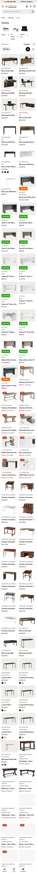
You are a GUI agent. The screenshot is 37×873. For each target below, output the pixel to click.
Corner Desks (23, 786)
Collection (11, 18)
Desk (3, 274)
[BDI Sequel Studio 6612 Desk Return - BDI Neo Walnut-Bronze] (5, 765)
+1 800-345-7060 (10, 1)
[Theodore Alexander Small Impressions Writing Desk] (10, 575)
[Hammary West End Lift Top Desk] (27, 371)
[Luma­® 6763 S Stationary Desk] (10, 719)
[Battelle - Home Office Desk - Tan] (27, 856)
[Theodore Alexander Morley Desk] (10, 553)
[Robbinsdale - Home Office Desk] (10, 800)
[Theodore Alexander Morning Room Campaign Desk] (10, 598)
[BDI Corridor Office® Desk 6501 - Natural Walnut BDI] (2, 172)
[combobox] (18, 11)
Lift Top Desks (23, 841)
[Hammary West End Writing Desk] (27, 397)
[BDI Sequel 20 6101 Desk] (27, 60)
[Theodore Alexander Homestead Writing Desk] (10, 531)
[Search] (33, 11)
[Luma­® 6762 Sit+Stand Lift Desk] (27, 719)
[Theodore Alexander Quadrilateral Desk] (10, 509)
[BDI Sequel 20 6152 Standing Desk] (10, 104)
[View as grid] (28, 49)
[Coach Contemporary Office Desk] (10, 464)
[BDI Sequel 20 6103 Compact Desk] (10, 82)
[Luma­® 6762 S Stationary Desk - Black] (2, 683)
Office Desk (23, 194)
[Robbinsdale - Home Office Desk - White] (2, 821)
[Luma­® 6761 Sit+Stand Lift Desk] (27, 664)
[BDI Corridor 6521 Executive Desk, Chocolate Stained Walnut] (10, 60)
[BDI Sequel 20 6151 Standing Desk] (27, 82)
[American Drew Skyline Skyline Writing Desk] (10, 419)
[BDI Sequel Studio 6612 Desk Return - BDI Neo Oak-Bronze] (2, 765)
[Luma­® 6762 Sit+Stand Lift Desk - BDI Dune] (23, 737)
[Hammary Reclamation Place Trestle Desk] (10, 397)
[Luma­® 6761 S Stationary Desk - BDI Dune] (5, 710)
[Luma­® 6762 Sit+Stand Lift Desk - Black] (20, 737)
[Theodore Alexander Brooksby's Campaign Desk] (10, 486)
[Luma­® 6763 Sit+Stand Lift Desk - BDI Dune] (23, 710)
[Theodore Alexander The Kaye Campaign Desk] (27, 575)
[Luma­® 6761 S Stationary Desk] (10, 691)
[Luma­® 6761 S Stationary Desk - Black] (2, 710)
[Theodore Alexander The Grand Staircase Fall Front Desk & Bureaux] (27, 509)
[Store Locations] (27, 6)
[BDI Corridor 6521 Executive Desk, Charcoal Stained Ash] (10, 642)
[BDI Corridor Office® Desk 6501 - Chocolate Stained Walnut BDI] (5, 172)
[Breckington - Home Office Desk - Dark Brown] (27, 746)
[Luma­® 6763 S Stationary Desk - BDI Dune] (5, 737)
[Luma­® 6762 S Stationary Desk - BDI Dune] (5, 683)
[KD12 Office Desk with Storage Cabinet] (27, 419)
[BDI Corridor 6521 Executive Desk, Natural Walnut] (27, 620)
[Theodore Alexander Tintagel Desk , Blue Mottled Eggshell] (10, 620)
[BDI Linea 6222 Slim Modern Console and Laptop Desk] (10, 129)
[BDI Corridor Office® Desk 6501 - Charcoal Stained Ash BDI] (8, 172)
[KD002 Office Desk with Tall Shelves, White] (27, 464)
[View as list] (33, 49)
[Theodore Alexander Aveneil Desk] (27, 553)
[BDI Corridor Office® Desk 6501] (10, 153)
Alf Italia (22, 192)
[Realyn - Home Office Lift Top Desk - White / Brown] (27, 829)
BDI (20, 115)
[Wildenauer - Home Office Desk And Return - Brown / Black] (27, 773)
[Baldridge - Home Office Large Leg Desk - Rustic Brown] (27, 800)
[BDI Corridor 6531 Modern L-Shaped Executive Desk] (27, 104)
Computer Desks (7, 841)
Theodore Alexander (8, 495)
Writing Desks (23, 758)
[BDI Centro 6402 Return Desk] (10, 181)
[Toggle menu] (3, 6)
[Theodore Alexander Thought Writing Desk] (27, 531)
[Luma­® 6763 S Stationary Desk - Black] (2, 737)
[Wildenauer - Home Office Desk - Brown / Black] (10, 773)
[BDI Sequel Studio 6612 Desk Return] (10, 746)
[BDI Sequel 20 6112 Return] (27, 642)
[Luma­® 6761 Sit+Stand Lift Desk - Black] (20, 683)
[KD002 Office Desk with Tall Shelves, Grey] (10, 442)
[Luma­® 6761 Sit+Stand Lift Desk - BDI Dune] (23, 683)
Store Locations (27, 1)
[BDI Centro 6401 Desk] (27, 153)
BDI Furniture (6, 68)
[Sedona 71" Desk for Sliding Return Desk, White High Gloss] (27, 288)
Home (3, 18)
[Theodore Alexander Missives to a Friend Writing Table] (27, 598)
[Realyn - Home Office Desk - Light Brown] (10, 829)
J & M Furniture (24, 427)
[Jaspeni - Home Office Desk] (10, 856)
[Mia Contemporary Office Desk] (27, 442)
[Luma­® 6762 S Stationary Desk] (10, 664)
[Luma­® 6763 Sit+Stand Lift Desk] (27, 691)
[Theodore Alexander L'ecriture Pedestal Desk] (27, 486)
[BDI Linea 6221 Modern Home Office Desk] (27, 129)
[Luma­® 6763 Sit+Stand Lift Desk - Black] (20, 710)
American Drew (24, 379)
